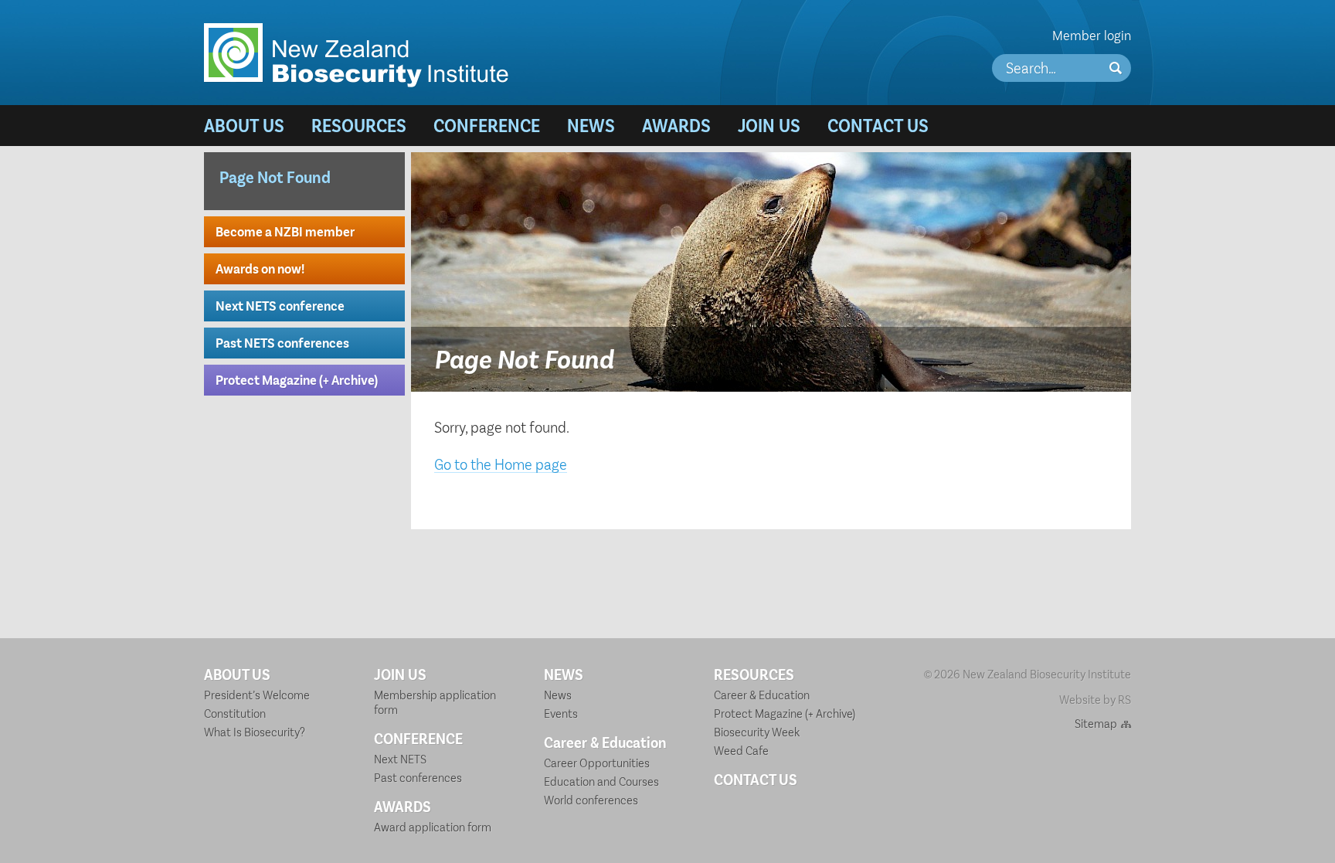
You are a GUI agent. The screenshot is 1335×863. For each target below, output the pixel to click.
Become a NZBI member (285, 231)
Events (561, 712)
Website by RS (1095, 698)
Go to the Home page (500, 463)
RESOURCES (358, 125)
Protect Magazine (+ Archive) (297, 379)
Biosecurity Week (757, 731)
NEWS (591, 125)
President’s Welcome (257, 694)
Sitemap (1096, 722)
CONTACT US (878, 125)
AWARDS (676, 125)
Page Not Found (275, 176)
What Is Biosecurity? (254, 731)
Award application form (432, 826)
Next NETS (400, 758)
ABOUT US (244, 125)
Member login (1091, 34)
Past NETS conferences (282, 342)
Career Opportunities (597, 762)
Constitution (235, 712)
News (558, 694)
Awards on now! (260, 268)
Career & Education (605, 741)
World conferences (591, 799)
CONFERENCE (486, 125)
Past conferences (418, 777)
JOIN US (769, 125)
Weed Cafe (741, 749)
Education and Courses (601, 780)
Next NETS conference (280, 305)
